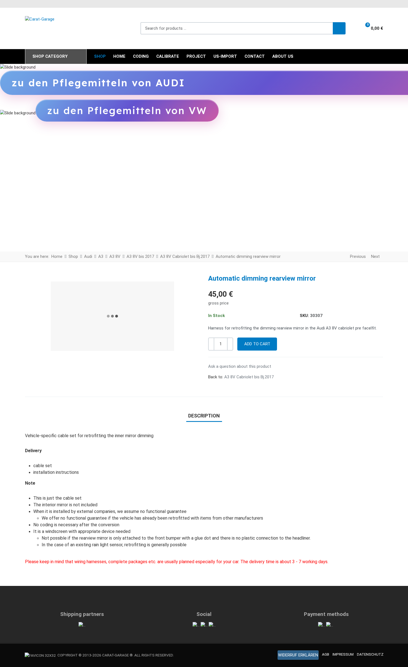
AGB (325, 654)
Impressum (343, 654)
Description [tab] (204, 416)
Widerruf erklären (298, 655)
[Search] (339, 28)
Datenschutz (370, 654)
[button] (370, 28)
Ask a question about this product (239, 366)
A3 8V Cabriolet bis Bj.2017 (249, 376)
